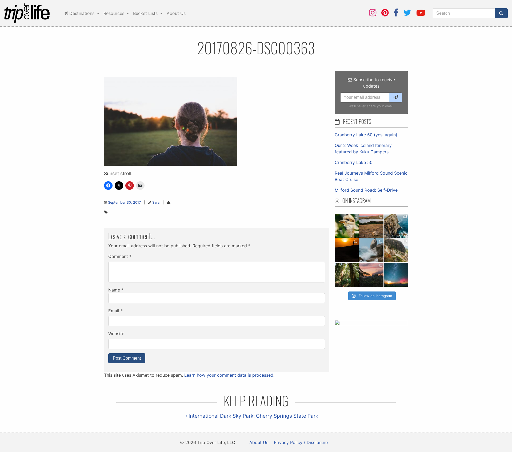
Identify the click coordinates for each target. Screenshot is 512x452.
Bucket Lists (146, 13)
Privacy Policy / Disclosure (301, 442)
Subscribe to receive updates (373, 83)
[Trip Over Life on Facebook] (396, 12)
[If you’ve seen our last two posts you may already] (396, 226)
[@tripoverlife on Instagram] (373, 12)
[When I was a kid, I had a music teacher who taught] (347, 226)
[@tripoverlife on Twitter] (407, 12)
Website (116, 333)
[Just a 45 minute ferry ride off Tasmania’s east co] (371, 226)
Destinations (82, 13)
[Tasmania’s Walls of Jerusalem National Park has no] (371, 275)
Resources (114, 13)
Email (115, 310)
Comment (119, 256)
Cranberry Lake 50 (354, 162)
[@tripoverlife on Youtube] (420, 12)
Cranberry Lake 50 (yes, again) (366, 134)
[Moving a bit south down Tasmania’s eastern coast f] (347, 250)
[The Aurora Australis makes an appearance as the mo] (396, 275)
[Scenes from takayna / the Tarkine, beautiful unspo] (347, 275)
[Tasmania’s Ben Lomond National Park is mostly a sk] (396, 250)
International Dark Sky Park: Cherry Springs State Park (252, 416)
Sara (155, 202)
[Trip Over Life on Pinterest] (385, 12)
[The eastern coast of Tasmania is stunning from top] (371, 250)
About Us (176, 13)
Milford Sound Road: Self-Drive (366, 190)
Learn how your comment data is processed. (229, 375)
